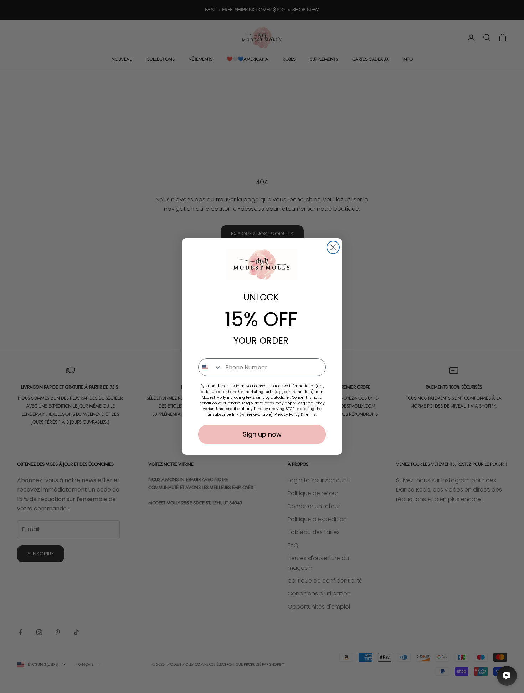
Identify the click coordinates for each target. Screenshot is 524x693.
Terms (310, 414)
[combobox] (210, 367)
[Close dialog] (333, 247)
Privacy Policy (287, 414)
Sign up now (262, 434)
